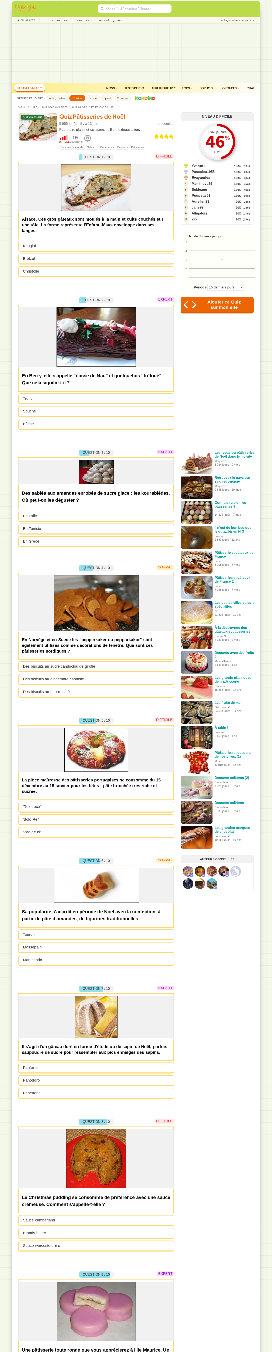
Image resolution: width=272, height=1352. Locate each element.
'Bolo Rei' (31, 819)
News (111, 88)
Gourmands (107, 147)
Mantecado (32, 960)
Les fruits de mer (228, 703)
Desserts (122, 147)
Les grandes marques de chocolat (232, 829)
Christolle (31, 271)
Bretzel (29, 258)
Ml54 (218, 761)
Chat (250, 88)
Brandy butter (34, 1233)
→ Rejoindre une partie (237, 20)
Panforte (30, 1067)
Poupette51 (201, 195)
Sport (107, 98)
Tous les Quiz (28, 88)
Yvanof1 (198, 166)
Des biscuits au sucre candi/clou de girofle (59, 666)
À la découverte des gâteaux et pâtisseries (232, 629)
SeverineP (221, 686)
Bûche (28, 424)
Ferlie (218, 561)
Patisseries (137, 147)
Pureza (219, 511)
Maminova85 (202, 183)
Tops (186, 88)
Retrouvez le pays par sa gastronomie (232, 479)
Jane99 (198, 207)
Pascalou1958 (203, 172)
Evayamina (201, 178)
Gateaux (92, 147)
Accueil (22, 107)
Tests (135, 88)
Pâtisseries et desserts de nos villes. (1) (233, 754)
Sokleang (199, 189)
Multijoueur (162, 88)
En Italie (30, 516)
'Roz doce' (32, 807)
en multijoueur (110, 20)
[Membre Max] (191, 875)
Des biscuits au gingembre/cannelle (53, 679)
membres (82, 20)
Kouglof (29, 246)
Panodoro (31, 1080)
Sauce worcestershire (41, 1245)
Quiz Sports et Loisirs (54, 107)
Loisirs (93, 98)
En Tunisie (32, 528)
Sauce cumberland (39, 1220)
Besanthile (221, 782)
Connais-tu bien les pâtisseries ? (230, 504)
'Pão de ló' (32, 832)
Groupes (229, 88)
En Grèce (31, 541)
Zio (194, 219)
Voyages (123, 98)
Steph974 (221, 636)
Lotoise (168, 123)
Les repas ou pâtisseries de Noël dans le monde (235, 454)
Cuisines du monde (72, 147)
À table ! (221, 728)
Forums (206, 88)
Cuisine (77, 98)
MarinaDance (223, 661)
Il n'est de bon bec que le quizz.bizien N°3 (233, 529)
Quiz (34, 107)
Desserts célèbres (229, 803)
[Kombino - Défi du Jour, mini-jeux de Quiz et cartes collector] (144, 98)
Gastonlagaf (222, 707)
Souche (29, 411)
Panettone (32, 1093)
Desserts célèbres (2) (232, 778)
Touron (29, 934)
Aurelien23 (200, 201)
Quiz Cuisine (79, 107)
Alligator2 (199, 213)
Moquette (220, 461)
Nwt (217, 611)
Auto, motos (57, 98)
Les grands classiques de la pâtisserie (233, 679)
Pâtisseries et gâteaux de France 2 (233, 579)
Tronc (28, 398)
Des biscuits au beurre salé (46, 692)
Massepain (32, 947)
